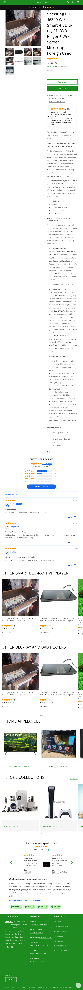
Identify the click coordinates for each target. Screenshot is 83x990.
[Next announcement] (78, 7)
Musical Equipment (16, 943)
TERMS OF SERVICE (60, 931)
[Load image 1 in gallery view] (9, 52)
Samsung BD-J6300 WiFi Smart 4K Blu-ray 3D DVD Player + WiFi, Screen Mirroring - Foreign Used (20, 620)
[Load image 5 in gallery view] (9, 61)
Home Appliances (12, 931)
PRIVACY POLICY (59, 936)
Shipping (49, 66)
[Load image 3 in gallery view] (28, 52)
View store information (57, 102)
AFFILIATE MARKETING (61, 951)
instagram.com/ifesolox (39, 961)
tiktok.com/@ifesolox (38, 953)
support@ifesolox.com (38, 924)
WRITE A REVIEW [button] (41, 486)
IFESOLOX (12, 987)
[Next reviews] (75, 116)
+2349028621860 (36, 932)
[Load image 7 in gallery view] (28, 61)
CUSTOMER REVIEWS (61, 926)
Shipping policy (53, 987)
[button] (4, 2)
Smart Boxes (20, 937)
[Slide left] (36, 641)
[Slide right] (46, 641)
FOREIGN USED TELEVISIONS (57, 767)
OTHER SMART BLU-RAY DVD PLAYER (35, 573)
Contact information (66, 987)
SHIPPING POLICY (60, 946)
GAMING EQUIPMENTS (51, 826)
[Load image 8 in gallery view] (37, 61)
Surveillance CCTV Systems (15, 940)
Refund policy (21, 987)
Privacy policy (31, 987)
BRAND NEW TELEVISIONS (19, 767)
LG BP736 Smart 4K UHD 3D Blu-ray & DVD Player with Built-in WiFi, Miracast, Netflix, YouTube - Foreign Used (57, 620)
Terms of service (42, 987)
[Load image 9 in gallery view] (9, 70)
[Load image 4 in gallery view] (37, 52)
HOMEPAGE (74, 778)
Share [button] (51, 452)
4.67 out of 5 (47, 464)
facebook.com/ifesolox (39, 945)
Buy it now (62, 88)
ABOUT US (57, 922)
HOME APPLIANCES (23, 721)
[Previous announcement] (4, 7)
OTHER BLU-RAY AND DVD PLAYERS (34, 647)
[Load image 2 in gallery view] (19, 52)
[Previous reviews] (48, 116)
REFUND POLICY (59, 941)
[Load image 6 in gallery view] (19, 61)
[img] (10, 500)
